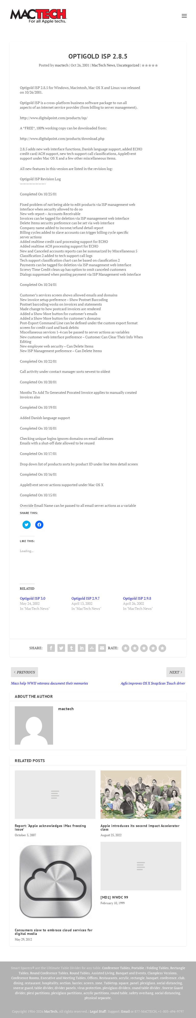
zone (98, 983)
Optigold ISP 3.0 (32, 598)
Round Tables (80, 973)
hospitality (50, 983)
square (124, 983)
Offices (92, 978)
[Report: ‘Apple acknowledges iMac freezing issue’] (55, 794)
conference (168, 978)
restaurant (33, 983)
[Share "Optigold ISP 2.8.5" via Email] (102, 648)
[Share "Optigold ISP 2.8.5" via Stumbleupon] (92, 648)
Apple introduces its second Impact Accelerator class (140, 827)
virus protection (89, 988)
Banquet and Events (131, 973)
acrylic (124, 978)
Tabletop (110, 983)
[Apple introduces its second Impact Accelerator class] (141, 794)
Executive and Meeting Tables (63, 978)
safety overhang (141, 993)
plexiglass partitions (66, 993)
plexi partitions (38, 993)
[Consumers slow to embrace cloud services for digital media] (55, 882)
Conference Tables (116, 968)
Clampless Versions (162, 973)
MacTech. (51, 1011)
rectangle (137, 978)
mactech (61, 65)
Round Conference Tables (49, 973)
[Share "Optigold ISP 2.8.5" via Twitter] (61, 648)
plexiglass (147, 983)
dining (18, 983)
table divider (43, 988)
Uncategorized (128, 65)
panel (134, 983)
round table (119, 993)
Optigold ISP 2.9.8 (137, 598)
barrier (77, 983)
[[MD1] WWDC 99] (141, 866)
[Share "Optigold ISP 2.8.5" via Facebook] (51, 648)
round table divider (146, 988)
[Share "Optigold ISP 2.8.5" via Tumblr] (71, 648)
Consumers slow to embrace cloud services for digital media (53, 932)
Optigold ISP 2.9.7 (85, 598)
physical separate (97, 997)
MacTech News (103, 65)
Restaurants (108, 978)
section (65, 983)
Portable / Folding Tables (150, 968)
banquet (152, 978)
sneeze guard (23, 988)
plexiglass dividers (116, 988)
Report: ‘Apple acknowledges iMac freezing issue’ (50, 827)
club (181, 978)
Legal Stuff (98, 1011)
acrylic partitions (96, 993)
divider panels (65, 988)
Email (125, 1011)
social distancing (169, 983)
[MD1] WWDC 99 (114, 897)
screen (89, 983)
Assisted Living (102, 973)
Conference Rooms (25, 978)
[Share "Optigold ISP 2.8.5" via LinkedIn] (82, 648)
